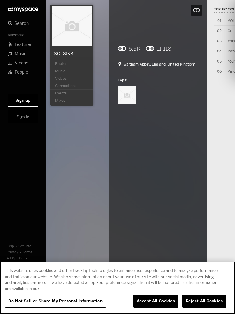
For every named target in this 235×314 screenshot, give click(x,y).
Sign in (23, 117)
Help (10, 245)
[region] (117, 288)
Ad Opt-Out (15, 258)
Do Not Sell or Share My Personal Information (55, 301)
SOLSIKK (63, 53)
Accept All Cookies (156, 301)
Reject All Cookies (204, 301)
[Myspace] (23, 8)
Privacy (12, 252)
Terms (27, 252)
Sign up (23, 100)
